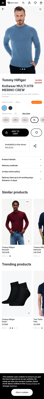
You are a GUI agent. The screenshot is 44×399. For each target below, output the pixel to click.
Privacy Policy (32, 384)
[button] (22, 159)
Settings (13, 386)
